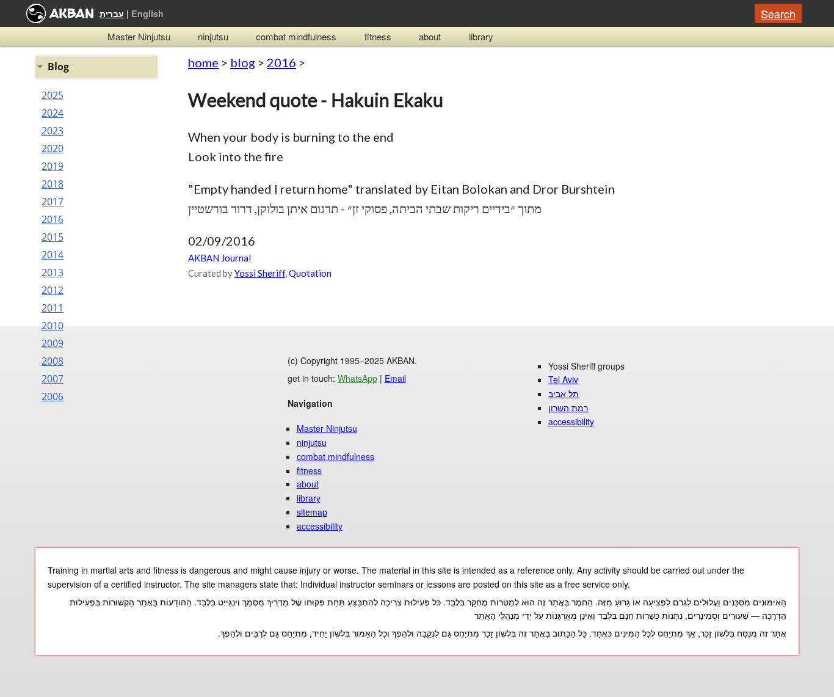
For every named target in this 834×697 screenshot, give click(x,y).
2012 (52, 290)
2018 (52, 184)
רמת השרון (568, 407)
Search (778, 13)
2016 (281, 62)
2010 (52, 325)
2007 (52, 378)
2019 (52, 166)
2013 (52, 272)
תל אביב (563, 393)
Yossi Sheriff (259, 273)
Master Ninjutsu (138, 36)
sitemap (312, 512)
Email (395, 378)
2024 (52, 113)
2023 (52, 130)
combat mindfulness (296, 36)
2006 (52, 396)
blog (242, 62)
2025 (52, 95)
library (481, 36)
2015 (52, 237)
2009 (52, 343)
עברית (112, 13)
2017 (52, 201)
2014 (52, 254)
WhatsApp (357, 378)
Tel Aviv (563, 379)
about (430, 36)
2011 (52, 308)
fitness (377, 36)
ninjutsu (213, 36)
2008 (52, 361)
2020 (52, 148)
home (203, 62)
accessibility (320, 526)
